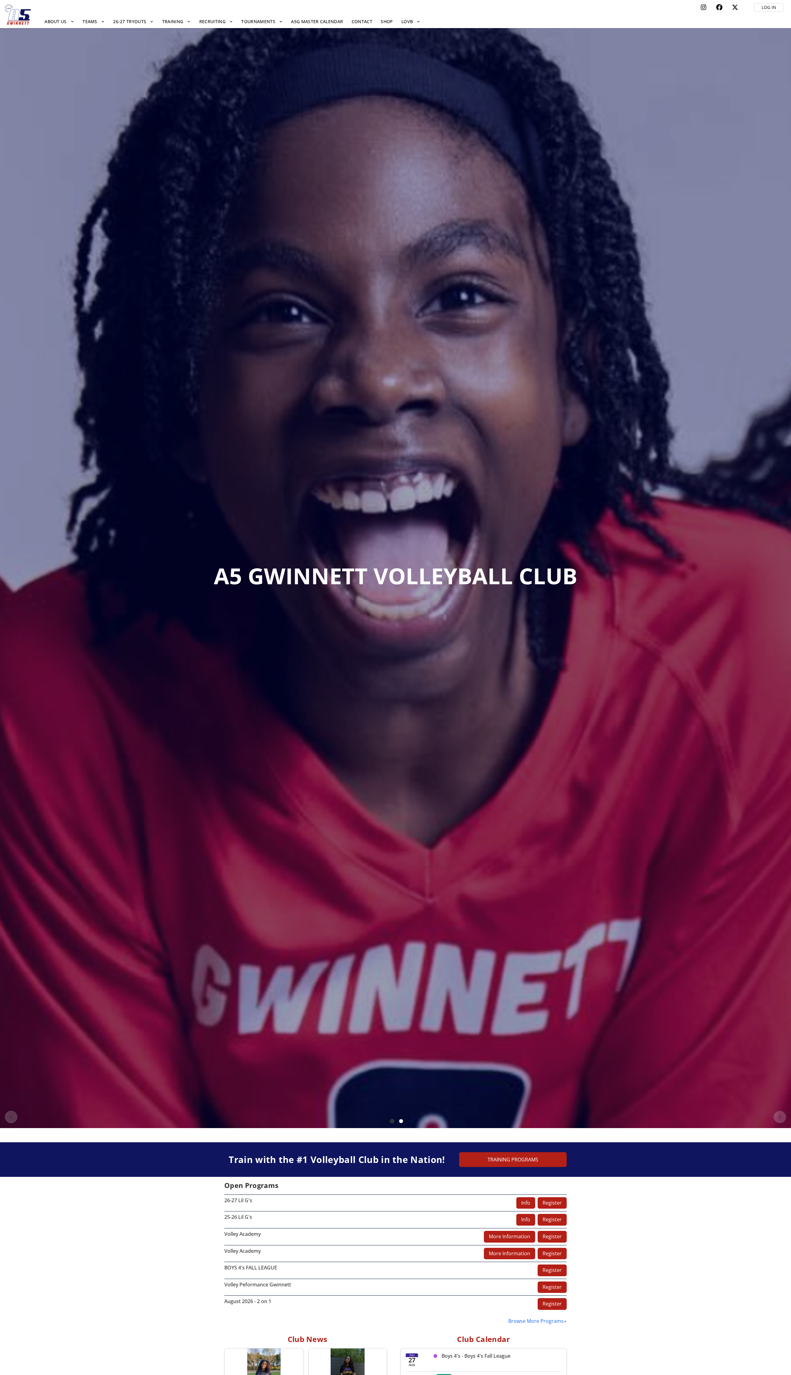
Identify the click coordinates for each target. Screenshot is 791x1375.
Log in (769, 7)
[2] (401, 1121)
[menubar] (232, 21)
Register (552, 1202)
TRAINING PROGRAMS (513, 1159)
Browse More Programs (536, 1321)
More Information (509, 1236)
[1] (392, 1121)
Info (525, 1202)
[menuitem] (59, 21)
